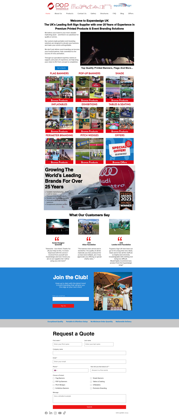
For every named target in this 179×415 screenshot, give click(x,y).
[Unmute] (86, 63)
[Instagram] (55, 413)
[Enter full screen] (131, 63)
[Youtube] (60, 413)
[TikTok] (64, 413)
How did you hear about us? (100, 367)
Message (55, 392)
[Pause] (82, 63)
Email (55, 358)
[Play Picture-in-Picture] (128, 63)
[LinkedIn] (51, 413)
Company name (58, 349)
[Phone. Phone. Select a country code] (56, 370)
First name (57, 340)
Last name (87, 340)
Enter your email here (59, 295)
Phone (55, 367)
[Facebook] (46, 413)
